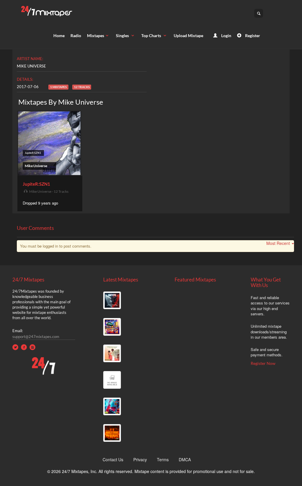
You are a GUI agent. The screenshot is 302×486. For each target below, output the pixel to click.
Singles (123, 35)
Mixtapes (95, 35)
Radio (75, 35)
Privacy (140, 459)
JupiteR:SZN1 (36, 184)
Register (252, 35)
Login (225, 35)
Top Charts (151, 35)
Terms (163, 459)
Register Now (263, 363)
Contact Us (113, 459)
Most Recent (278, 243)
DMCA (185, 459)
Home (59, 35)
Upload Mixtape (188, 35)
